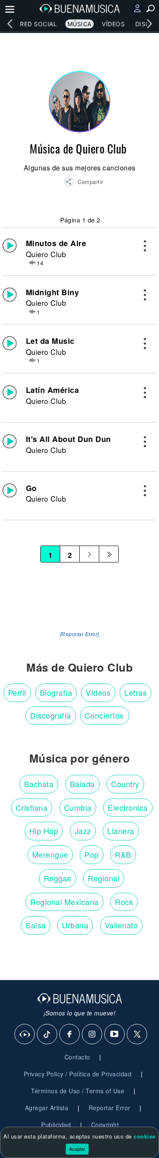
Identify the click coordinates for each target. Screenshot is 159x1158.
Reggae (58, 878)
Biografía (56, 692)
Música (79, 23)
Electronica (128, 807)
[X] (137, 1034)
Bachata (39, 783)
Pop (91, 854)
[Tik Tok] (47, 1034)
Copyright (105, 1124)
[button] (83, 183)
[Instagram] (92, 1034)
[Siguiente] (89, 554)
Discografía (50, 715)
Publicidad (56, 1124)
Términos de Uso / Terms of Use (77, 1091)
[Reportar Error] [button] (79, 634)
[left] (10, 24)
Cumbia (78, 807)
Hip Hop (44, 830)
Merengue (50, 854)
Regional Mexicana (64, 901)
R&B (123, 854)
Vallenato (121, 924)
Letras (135, 692)
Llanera (120, 830)
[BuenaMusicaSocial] (25, 1034)
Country (125, 783)
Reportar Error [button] (110, 1107)
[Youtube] (115, 1034)
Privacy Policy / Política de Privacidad (78, 1074)
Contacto (77, 1057)
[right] (149, 24)
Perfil (17, 692)
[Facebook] (70, 1034)
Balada (82, 783)
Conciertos (104, 715)
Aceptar (77, 1148)
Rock (124, 901)
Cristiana (32, 807)
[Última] (109, 554)
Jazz (83, 830)
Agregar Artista (47, 1107)
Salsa (35, 924)
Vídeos (113, 23)
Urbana (75, 924)
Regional (104, 878)
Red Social (38, 23)
